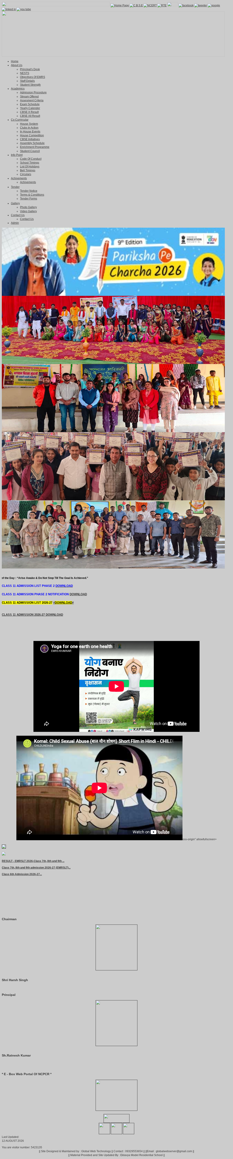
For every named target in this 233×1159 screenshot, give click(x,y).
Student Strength (30, 84)
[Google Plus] (214, 5)
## (63, 602)
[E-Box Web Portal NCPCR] (116, 1109)
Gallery (15, 203)
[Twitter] (200, 5)
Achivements (19, 178)
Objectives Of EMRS (32, 77)
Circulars (25, 174)
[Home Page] (120, 5)
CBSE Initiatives (30, 139)
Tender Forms (28, 198)
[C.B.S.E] (136, 5)
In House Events (30, 131)
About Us (16, 65)
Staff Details (27, 80)
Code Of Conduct (30, 158)
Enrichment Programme (34, 147)
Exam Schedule (30, 104)
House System (29, 123)
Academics (18, 88)
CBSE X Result (29, 112)
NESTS (24, 73)
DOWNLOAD (78, 594)
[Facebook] (186, 5)
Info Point (17, 155)
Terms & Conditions (32, 194)
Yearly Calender (30, 108)
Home (14, 61)
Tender (15, 187)
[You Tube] (24, 9)
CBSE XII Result (30, 115)
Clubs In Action (29, 127)
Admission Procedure (33, 92)
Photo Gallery (28, 207)
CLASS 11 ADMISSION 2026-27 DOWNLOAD (32, 614)
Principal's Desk (30, 69)
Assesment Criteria (31, 100)
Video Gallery (28, 211)
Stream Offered (29, 96)
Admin (15, 222)
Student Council (30, 151)
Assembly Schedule (32, 143)
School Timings (29, 162)
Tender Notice (28, 190)
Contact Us (18, 215)
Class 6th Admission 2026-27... (22, 860)
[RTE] (162, 5)
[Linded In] (9, 9)
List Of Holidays (29, 166)
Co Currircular (19, 119)
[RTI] (172, 5)
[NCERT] (150, 5)
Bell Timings (27, 170)
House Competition (32, 135)
